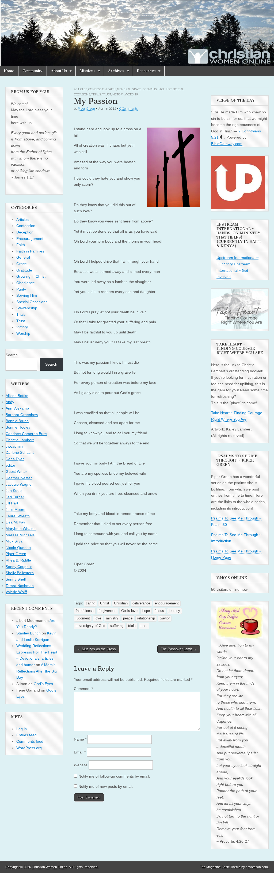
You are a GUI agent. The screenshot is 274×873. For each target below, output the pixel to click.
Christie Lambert (20, 440)
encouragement (167, 603)
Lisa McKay (15, 522)
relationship (146, 618)
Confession (97, 89)
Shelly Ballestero (20, 573)
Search (12, 355)
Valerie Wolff (16, 592)
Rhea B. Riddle (18, 560)
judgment (83, 618)
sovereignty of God (90, 626)
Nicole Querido (18, 547)
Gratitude (24, 270)
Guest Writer (16, 471)
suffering (116, 626)
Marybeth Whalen (21, 528)
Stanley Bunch (28, 633)
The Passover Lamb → (179, 649)
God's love (129, 611)
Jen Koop (14, 490)
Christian (121, 603)
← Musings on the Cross (96, 649)
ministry (112, 618)
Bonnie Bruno (17, 421)
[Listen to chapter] (221, 137)
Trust (106, 94)
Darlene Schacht (20, 452)
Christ (104, 603)
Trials (96, 94)
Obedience (25, 283)
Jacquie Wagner (19, 484)
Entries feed (26, 735)
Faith (112, 89)
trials (132, 626)
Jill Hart (12, 503)
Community (32, 71)
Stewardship (26, 308)
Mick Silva (14, 541)
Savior (165, 618)
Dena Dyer (15, 459)
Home (9, 71)
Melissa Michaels (20, 535)
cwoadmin (14, 446)
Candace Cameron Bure (26, 434)
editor (10, 465)
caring (90, 603)
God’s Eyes (43, 684)
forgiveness (107, 611)
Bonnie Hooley (18, 427)
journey (174, 611)
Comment (83, 688)
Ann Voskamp (17, 408)
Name (80, 739)
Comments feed (29, 741)
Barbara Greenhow (22, 415)
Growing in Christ (157, 89)
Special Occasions (31, 302)
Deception (24, 232)
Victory (118, 94)
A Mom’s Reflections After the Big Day (36, 671)
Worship (131, 94)
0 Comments (128, 108)
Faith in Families (30, 251)
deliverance (141, 603)
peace (127, 618)
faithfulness (85, 611)
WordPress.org (29, 748)
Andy (10, 402)
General (124, 89)
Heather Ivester (19, 478)
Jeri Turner (15, 497)
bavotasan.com (257, 867)
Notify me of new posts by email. (105, 786)
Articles (80, 89)
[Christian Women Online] (137, 33)
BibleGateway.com (226, 144)
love (98, 618)
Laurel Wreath (18, 516)
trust (143, 626)
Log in (21, 729)
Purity (21, 289)
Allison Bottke (17, 395)
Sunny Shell (16, 579)
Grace (137, 89)
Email (80, 752)
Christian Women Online (49, 867)
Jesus (159, 611)
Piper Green (86, 108)
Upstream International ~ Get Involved (233, 270)
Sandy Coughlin (19, 566)
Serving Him (26, 295)
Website (80, 765)
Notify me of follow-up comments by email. (114, 776)
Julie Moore (15, 509)
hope (146, 611)
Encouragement (29, 238)
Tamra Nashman (20, 586)
